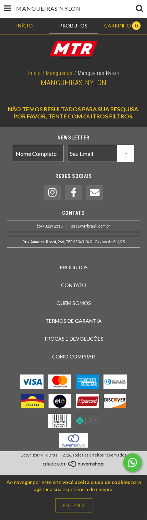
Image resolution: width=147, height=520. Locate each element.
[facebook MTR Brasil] (73, 192)
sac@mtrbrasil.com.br (90, 226)
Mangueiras (59, 73)
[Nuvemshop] (73, 465)
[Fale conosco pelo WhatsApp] (132, 462)
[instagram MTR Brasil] (52, 192)
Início (34, 73)
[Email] (94, 192)
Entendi (74, 505)
